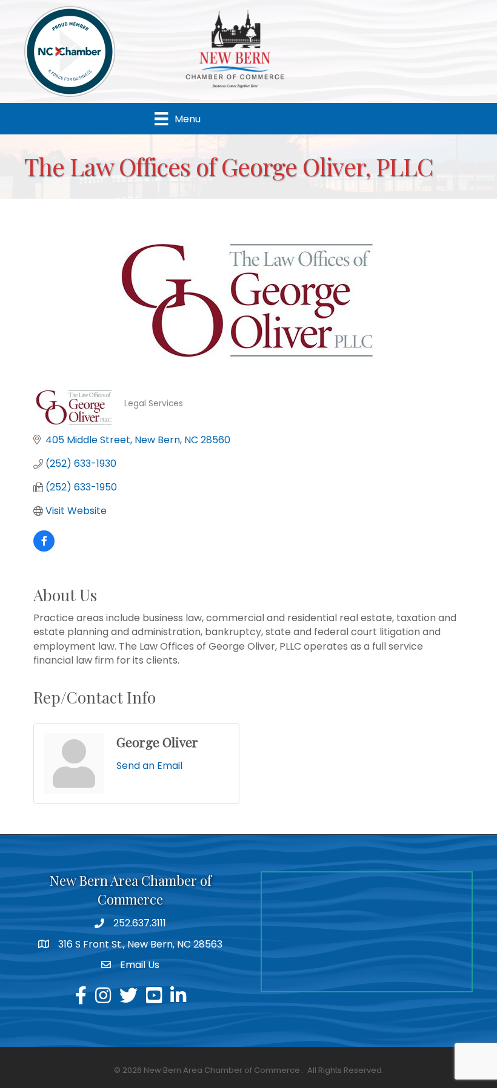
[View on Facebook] (44, 548)
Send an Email (149, 766)
